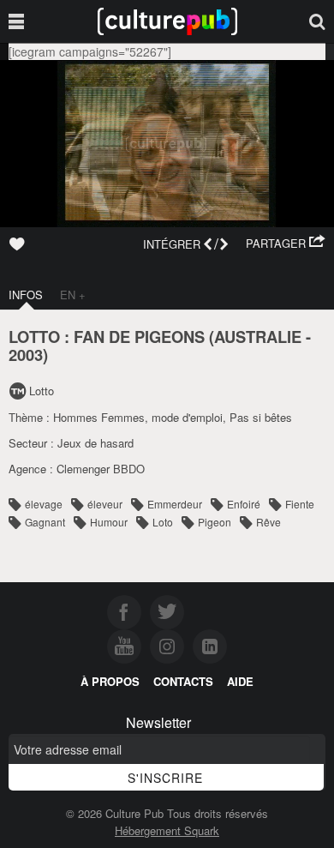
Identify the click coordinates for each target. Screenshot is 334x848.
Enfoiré (243, 503)
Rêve (268, 521)
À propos (110, 681)
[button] (285, 243)
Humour (109, 521)
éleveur (104, 503)
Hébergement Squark (167, 830)
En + (73, 294)
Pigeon (214, 521)
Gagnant (45, 521)
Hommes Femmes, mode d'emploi (138, 417)
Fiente (299, 503)
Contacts (183, 681)
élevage (44, 503)
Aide (240, 681)
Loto (162, 521)
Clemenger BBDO (101, 468)
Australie (257, 336)
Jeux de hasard (95, 443)
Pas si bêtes (261, 417)
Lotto (41, 390)
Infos (26, 294)
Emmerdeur (174, 503)
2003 (26, 354)
